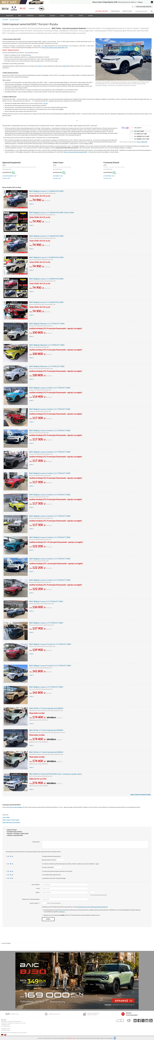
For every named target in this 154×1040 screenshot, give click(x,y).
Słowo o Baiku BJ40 (142, 141)
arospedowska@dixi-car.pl (9, 175)
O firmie (80, 15)
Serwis (62, 15)
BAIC (19, 15)
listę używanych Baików (16, 807)
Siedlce (64, 66)
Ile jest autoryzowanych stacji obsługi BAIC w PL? (54, 47)
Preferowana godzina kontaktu (98, 895)
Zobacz (140, 2)
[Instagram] (147, 1020)
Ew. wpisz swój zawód (47, 867)
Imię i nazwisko (36, 884)
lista (97, 863)
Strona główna (5, 19)
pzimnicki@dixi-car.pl (109, 175)
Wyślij (48, 919)
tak (8, 856)
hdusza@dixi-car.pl (58, 175)
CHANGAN (30, 15)
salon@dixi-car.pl (5, 1028)
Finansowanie (115, 11)
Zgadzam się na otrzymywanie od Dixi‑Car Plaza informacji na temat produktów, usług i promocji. (72, 915)
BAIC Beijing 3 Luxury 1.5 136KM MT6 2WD (46, 191)
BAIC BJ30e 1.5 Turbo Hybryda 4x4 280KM (46, 708)
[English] (6, 1034)
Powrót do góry (6, 943)
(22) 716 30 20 (6, 1030)
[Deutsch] (2, 1034)
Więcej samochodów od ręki (140, 794)
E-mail (38, 888)
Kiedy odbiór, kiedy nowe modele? (11, 822)
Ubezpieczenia (127, 11)
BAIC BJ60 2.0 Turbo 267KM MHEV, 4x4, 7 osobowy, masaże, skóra (55, 774)
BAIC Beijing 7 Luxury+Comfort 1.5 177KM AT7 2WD (50, 644)
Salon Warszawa (6, 169)
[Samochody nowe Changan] (32, 8)
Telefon (37, 892)
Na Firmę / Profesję (101, 11)
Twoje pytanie (36, 841)
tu (30, 55)
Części (71, 15)
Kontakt (90, 15)
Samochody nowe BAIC (14, 19)
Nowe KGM (9, 15)
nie (12, 856)
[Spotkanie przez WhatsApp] (13, 172)
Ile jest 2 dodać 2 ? (35, 903)
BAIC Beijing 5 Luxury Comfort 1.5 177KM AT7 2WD (49, 388)
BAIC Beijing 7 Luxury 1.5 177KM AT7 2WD (46, 601)
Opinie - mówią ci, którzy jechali (10, 820)
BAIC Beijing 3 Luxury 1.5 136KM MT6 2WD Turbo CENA (51, 212)
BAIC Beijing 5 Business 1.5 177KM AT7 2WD (46, 323)
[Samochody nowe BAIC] (23, 8)
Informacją (62, 911)
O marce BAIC (6, 817)
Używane (52, 15)
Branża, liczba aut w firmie (49, 860)
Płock (39, 66)
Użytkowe (42, 15)
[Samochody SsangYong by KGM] (14, 8)
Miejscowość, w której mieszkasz (31, 899)
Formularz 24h (6, 178)
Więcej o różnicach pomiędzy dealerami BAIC (75, 152)
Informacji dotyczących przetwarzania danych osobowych (92, 907)
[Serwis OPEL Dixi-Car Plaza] (41, 8)
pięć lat (46, 103)
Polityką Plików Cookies (71, 1038)
